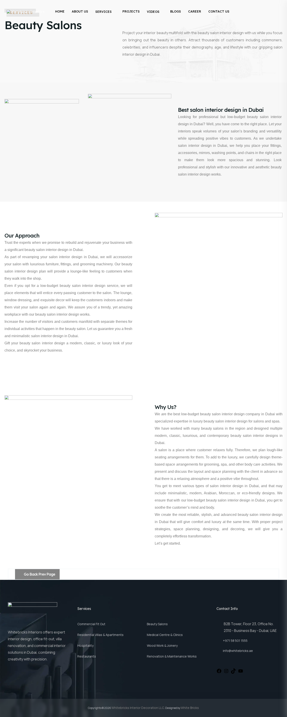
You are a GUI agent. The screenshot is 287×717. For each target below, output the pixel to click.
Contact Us (218, 11)
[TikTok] (233, 670)
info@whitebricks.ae (238, 651)
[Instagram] (226, 670)
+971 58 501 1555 (235, 640)
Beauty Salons (157, 624)
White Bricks (190, 708)
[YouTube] (240, 670)
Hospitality (85, 645)
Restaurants (86, 656)
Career (194, 11)
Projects (131, 11)
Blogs (175, 11)
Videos (153, 12)
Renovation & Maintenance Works (172, 656)
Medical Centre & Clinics (165, 635)
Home (60, 11)
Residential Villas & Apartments (100, 635)
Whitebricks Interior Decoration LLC (137, 708)
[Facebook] (219, 670)
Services (103, 12)
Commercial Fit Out (91, 624)
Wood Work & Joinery (162, 645)
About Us (80, 11)
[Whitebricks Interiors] (26, 11)
